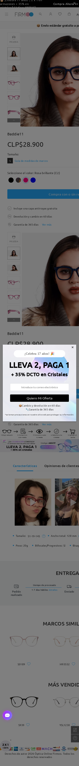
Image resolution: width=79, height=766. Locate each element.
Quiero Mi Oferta (39, 398)
